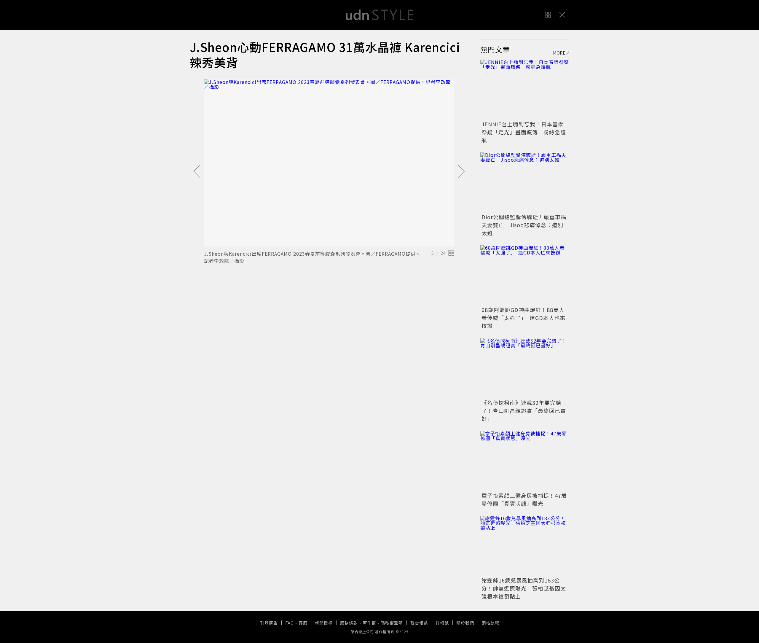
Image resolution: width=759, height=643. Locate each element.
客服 (303, 623)
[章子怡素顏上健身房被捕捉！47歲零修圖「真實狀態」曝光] (524, 460)
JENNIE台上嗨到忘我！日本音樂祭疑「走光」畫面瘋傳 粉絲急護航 (523, 132)
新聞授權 (324, 622)
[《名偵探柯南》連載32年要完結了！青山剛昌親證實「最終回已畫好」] (524, 367)
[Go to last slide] (197, 172)
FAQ (289, 623)
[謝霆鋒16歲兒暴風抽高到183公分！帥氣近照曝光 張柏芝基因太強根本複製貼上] (524, 545)
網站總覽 (490, 622)
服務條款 (349, 623)
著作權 (369, 623)
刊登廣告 (269, 622)
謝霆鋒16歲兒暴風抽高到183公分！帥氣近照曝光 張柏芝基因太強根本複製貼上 (523, 588)
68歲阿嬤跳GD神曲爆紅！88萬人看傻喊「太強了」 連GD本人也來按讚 (523, 318)
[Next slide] (461, 172)
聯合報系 (419, 622)
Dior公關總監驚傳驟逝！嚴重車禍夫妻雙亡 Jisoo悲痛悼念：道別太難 (523, 225)
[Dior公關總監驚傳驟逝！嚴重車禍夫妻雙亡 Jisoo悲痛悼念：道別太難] (524, 182)
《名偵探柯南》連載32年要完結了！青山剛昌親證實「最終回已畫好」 (523, 410)
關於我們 (465, 622)
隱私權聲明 (392, 623)
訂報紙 (442, 622)
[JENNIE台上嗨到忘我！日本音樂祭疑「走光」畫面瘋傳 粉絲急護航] (524, 89)
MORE (559, 53)
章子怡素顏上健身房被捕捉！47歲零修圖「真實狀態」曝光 (524, 499)
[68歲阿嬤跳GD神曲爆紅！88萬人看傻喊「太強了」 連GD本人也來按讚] (524, 275)
